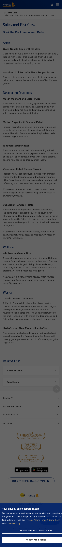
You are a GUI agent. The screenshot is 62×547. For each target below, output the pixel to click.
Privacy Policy (32, 520)
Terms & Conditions (50, 520)
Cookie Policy (13, 523)
